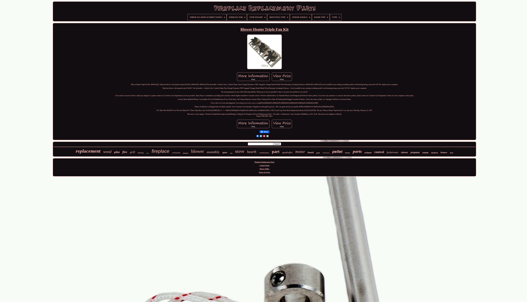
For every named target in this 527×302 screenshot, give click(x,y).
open (224, 152)
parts (357, 151)
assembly (213, 152)
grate (318, 153)
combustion (264, 153)
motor (300, 151)
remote (425, 152)
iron (147, 153)
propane (415, 152)
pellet (337, 151)
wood (107, 152)
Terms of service (264, 172)
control (379, 152)
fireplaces (185, 153)
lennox (444, 152)
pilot (117, 152)
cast (231, 153)
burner (347, 153)
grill (132, 152)
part (275, 151)
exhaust (368, 152)
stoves (404, 152)
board (311, 152)
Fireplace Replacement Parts (264, 162)
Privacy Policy (264, 169)
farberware (392, 152)
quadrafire (287, 152)
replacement (88, 151)
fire (124, 152)
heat (451, 153)
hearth (251, 152)
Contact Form (264, 165)
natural (434, 153)
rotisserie (326, 153)
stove (239, 151)
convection (176, 153)
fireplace (160, 151)
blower (197, 151)
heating (141, 153)
